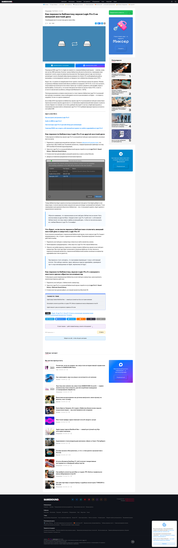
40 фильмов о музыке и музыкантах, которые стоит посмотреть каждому (120, 125)
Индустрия (58, 401)
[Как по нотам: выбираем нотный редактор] (121, 134)
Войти (102, 332)
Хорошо (164, 543)
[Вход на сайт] (172, 1)
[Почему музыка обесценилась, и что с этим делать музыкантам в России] (49, 453)
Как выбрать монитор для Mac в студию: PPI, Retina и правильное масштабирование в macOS (72, 303)
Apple (53, 313)
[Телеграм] (72, 499)
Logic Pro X (60, 313)
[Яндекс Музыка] (93, 499)
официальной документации (90, 142)
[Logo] (7, 1)
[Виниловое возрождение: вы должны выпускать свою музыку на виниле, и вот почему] (49, 399)
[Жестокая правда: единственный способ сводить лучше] (49, 421)
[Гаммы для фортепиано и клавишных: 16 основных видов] (121, 102)
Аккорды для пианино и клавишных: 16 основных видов (119, 75)
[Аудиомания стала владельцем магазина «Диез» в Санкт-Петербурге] (49, 442)
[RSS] (105, 499)
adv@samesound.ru (129, 500)
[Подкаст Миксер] (97, 499)
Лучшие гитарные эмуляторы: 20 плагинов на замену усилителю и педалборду (119, 92)
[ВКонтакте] (77, 499)
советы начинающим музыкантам (56, 315)
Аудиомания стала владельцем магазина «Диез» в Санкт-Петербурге (80, 441)
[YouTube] (85, 499)
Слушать (121, 48)
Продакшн (58, 379)
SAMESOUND (55, 539)
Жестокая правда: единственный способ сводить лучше (76, 420)
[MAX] (81, 499)
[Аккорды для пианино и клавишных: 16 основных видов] (121, 68)
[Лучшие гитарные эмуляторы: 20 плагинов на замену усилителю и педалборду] (121, 84)
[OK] (101, 499)
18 (68, 454)
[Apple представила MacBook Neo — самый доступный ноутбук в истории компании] (49, 431)
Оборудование (59, 433)
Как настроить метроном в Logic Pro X (57, 117)
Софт (57, 369)
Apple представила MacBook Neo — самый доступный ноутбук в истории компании (69, 299)
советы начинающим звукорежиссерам (81, 313)
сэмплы (69, 315)
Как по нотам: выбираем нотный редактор (119, 141)
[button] (96, 23)
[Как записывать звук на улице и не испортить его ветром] (49, 378)
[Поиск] (174, 1)
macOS (67, 313)
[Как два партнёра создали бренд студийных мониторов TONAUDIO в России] (49, 485)
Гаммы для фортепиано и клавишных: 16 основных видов (119, 109)
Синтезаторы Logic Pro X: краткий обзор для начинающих (63, 124)
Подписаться (121, 166)
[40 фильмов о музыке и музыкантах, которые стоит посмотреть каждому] (121, 118)
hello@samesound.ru (129, 498)
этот (84, 540)
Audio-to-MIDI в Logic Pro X (53, 121)
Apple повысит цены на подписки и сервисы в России (61, 307)
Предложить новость (117, 12)
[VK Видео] (89, 499)
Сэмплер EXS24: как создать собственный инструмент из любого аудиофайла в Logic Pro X (74, 128)
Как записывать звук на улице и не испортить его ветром (76, 377)
